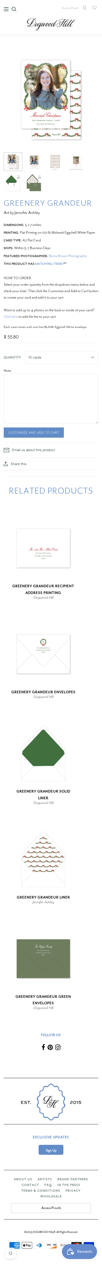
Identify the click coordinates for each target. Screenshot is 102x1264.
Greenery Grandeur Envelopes (43, 692)
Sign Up (51, 1150)
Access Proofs (70, 8)
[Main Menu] (6, 9)
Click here (11, 316)
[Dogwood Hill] (51, 23)
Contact (30, 1185)
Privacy (73, 1191)
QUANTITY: (13, 357)
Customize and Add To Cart (33, 432)
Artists (45, 1179)
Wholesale (51, 1196)
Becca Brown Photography (68, 255)
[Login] (84, 7)
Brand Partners (72, 1179)
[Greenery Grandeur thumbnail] (13, 161)
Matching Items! (49, 264)
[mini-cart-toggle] (94, 7)
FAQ (48, 1185)
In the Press (68, 1185)
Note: (8, 370)
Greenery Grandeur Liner (43, 897)
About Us (23, 1179)
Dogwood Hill (43, 597)
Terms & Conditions (40, 1191)
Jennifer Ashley (43, 901)
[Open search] (14, 9)
